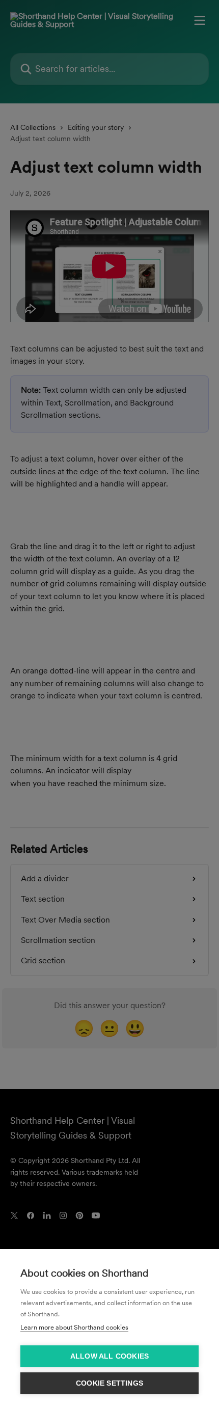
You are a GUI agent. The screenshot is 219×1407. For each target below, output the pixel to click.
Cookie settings (109, 1383)
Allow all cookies (109, 1356)
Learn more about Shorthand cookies (74, 1327)
